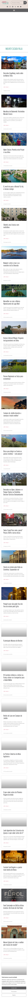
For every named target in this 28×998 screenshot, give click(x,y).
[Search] (25, 2)
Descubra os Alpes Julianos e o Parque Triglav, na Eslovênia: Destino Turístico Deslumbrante (13, 492)
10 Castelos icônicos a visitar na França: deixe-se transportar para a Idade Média (13, 677)
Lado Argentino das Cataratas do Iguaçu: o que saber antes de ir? (13, 831)
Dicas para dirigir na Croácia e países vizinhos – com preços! (12, 452)
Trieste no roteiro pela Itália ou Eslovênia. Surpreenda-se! (12, 568)
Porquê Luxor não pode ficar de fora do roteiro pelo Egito (13, 605)
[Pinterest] (12, 6)
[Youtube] (18, 6)
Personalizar (14, 991)
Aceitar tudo (14, 988)
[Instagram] (10, 6)
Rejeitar (14, 995)
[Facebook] (7, 6)
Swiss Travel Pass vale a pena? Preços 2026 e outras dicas (12, 531)
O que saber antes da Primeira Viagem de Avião (12, 793)
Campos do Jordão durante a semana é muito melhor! (12, 414)
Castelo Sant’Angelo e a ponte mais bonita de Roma (12, 868)
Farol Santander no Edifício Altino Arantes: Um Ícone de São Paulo (13, 906)
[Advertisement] (14, 27)
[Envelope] (20, 6)
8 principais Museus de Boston (12, 640)
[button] (14, 10)
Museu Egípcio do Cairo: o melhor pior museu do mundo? (13, 943)
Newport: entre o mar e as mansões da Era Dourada (11, 264)
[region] (14, 986)
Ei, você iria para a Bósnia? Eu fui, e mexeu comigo (13, 187)
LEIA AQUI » (6, 125)
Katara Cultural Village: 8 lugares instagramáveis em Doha (13, 339)
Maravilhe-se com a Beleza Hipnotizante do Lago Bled (11, 302)
